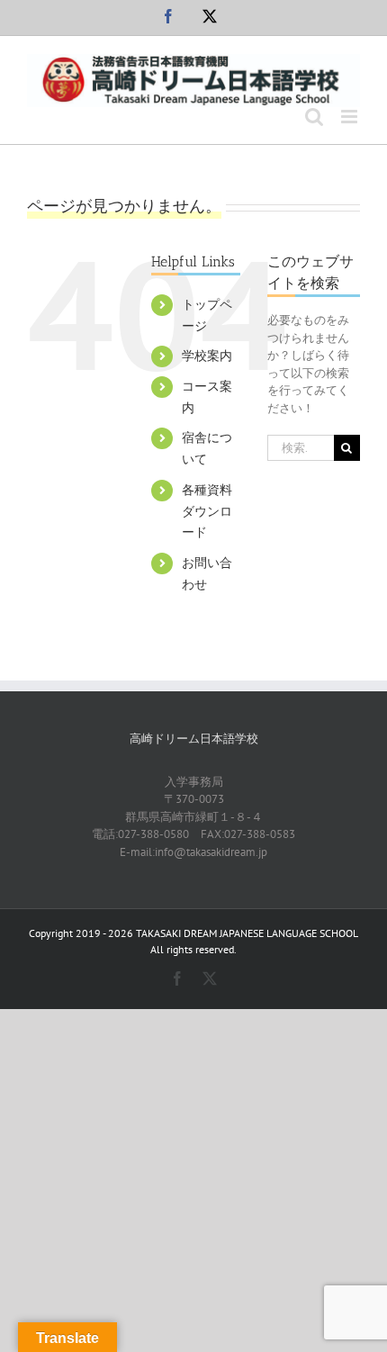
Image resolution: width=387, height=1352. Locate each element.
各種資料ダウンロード (207, 511)
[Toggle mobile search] (314, 116)
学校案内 (207, 355)
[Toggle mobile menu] (350, 116)
